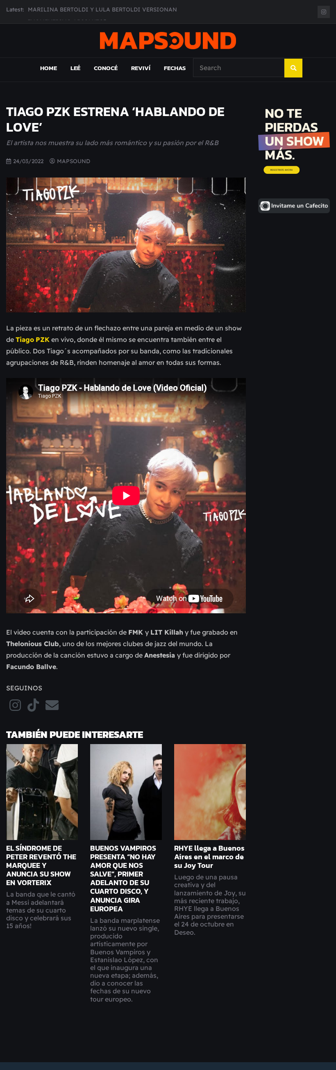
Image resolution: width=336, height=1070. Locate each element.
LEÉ (75, 75)
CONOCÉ (106, 75)
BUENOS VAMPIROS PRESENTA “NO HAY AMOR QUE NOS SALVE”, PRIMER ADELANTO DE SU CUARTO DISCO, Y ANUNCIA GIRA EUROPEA (123, 886)
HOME (48, 75)
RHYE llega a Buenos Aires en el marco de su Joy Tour (209, 865)
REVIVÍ (140, 75)
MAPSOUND (73, 168)
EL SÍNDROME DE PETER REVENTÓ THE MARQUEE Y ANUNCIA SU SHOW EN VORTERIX (41, 873)
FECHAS (175, 75)
